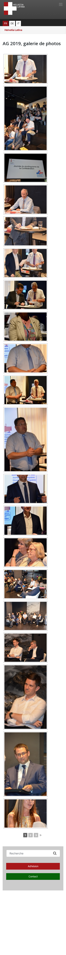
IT (18, 23)
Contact (33, 876)
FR (5, 23)
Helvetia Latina (13, 29)
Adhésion (33, 866)
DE (12, 23)
